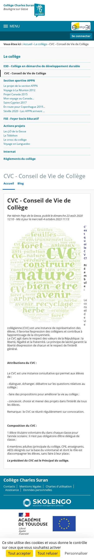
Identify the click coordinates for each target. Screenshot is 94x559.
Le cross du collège (15, 139)
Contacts (9, 486)
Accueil (27, 44)
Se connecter (81, 36)
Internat (9, 151)
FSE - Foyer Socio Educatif (21, 119)
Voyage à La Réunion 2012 (19, 90)
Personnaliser (76, 553)
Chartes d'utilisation (59, 486)
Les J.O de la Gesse (14, 131)
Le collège (40, 44)
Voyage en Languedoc (16, 144)
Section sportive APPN (19, 80)
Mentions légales (30, 486)
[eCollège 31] (81, 26)
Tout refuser (48, 553)
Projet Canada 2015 (15, 94)
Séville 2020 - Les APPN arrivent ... (24, 111)
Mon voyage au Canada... (18, 98)
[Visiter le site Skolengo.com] (47, 506)
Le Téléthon (10, 135)
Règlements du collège (19, 159)
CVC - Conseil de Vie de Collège (25, 73)
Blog (20, 183)
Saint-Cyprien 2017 (15, 102)
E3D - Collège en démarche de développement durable (41, 66)
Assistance (12, 490)
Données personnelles (37, 490)
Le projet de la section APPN (20, 86)
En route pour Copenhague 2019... (24, 107)
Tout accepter (19, 553)
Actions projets (14, 126)
